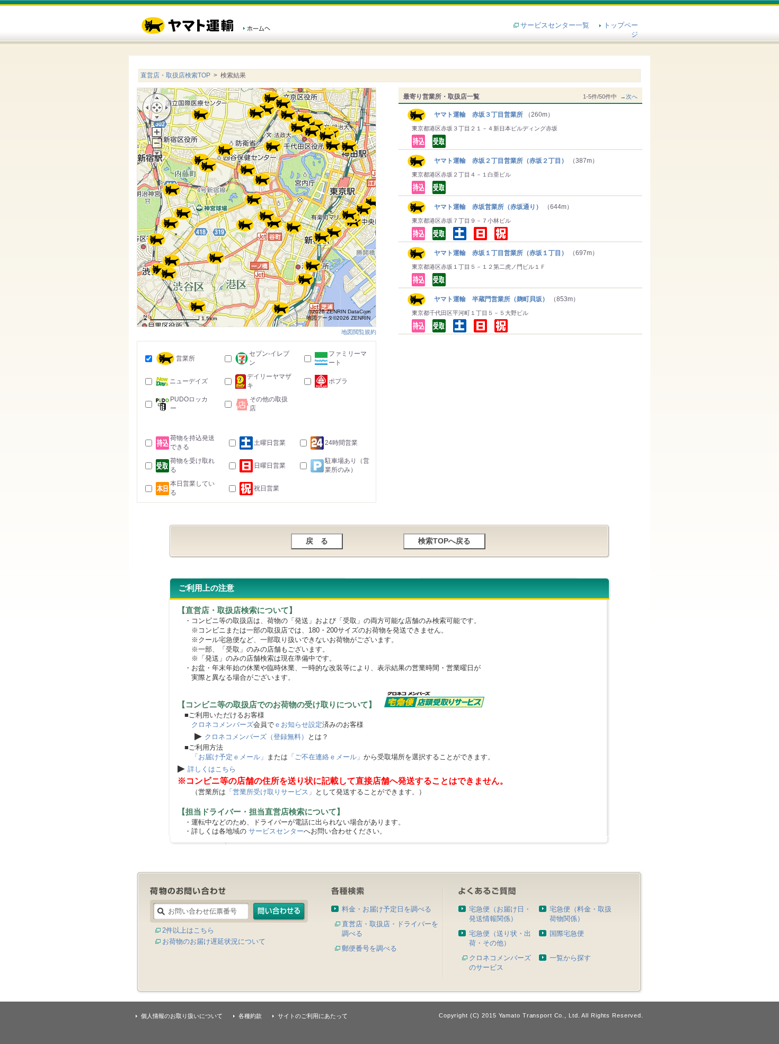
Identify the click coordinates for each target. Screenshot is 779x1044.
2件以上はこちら (188, 930)
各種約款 (250, 1016)
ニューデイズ (189, 381)
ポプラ (338, 381)
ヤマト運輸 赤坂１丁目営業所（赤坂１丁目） (497, 253)
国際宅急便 (567, 933)
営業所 (185, 358)
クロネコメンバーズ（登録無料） (256, 737)
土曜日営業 (270, 442)
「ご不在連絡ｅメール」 (326, 757)
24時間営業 (341, 442)
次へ (632, 96)
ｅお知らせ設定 (298, 725)
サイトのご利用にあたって (313, 1016)
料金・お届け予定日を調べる (386, 909)
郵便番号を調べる (369, 948)
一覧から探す (570, 958)
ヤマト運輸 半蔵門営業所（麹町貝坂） (487, 299)
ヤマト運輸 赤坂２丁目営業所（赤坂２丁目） (497, 160)
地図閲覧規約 (358, 332)
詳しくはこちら (212, 769)
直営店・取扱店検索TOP (175, 75)
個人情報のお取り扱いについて (182, 1016)
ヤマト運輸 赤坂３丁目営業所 (474, 114)
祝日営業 (266, 488)
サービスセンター (276, 831)
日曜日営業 (270, 465)
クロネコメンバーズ (222, 725)
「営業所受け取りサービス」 (270, 792)
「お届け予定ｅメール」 (229, 757)
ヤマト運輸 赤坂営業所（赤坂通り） (484, 206)
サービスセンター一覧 (554, 25)
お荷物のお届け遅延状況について (213, 941)
